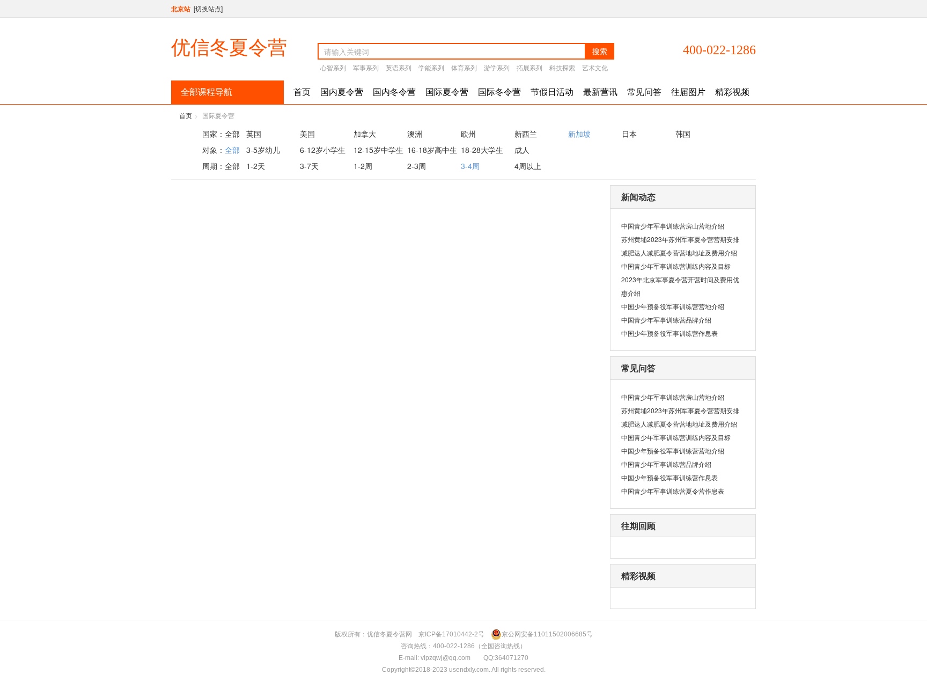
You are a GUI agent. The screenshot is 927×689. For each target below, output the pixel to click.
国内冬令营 (394, 92)
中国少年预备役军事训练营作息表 (669, 333)
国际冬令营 (499, 92)
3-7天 (309, 165)
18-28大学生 (482, 149)
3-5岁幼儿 (263, 149)
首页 (302, 92)
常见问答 (644, 92)
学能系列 (431, 67)
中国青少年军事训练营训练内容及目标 (676, 265)
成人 (521, 149)
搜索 (599, 51)
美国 (307, 133)
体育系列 (464, 67)
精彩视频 (732, 92)
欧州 (468, 133)
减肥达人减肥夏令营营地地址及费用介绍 (679, 252)
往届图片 (688, 92)
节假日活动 (552, 92)
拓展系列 (529, 67)
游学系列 (497, 67)
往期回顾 (638, 525)
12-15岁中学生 (378, 149)
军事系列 (366, 67)
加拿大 (365, 133)
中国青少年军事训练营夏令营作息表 (672, 490)
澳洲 (414, 133)
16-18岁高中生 (432, 149)
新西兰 (525, 133)
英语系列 (398, 67)
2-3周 (416, 165)
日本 (629, 133)
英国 (253, 133)
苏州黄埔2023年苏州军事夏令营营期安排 (680, 239)
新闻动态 (638, 196)
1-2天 (255, 165)
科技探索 (562, 67)
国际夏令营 (446, 92)
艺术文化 (595, 67)
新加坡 (579, 133)
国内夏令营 (341, 92)
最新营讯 (600, 92)
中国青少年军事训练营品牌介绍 (666, 319)
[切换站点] (208, 8)
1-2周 (363, 165)
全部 (232, 133)
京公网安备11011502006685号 (547, 634)
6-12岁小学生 (322, 149)
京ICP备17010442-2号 (451, 634)
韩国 (682, 133)
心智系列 (333, 67)
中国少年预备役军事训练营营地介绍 (672, 306)
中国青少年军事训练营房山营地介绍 (672, 225)
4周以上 (527, 165)
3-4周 (470, 165)
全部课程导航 (206, 92)
